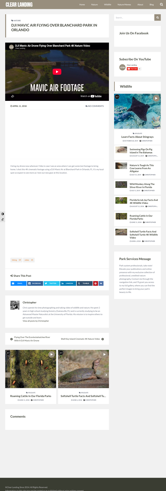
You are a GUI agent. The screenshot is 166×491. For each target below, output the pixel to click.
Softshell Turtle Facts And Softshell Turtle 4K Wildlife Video (95, 396)
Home (82, 4)
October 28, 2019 (131, 141)
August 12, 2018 (137, 206)
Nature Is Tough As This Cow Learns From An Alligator (142, 168)
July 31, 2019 (136, 175)
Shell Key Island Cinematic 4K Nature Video (80, 339)
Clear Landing (13, 487)
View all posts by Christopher (36, 321)
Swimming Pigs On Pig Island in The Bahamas (141, 151)
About (140, 4)
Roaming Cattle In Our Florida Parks (30, 396)
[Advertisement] (57, 132)
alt (8, 353)
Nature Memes (124, 4)
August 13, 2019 (137, 156)
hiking (16, 260)
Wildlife (107, 4)
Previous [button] (7, 375)
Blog (152, 4)
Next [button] (106, 375)
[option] (30, 377)
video (29, 260)
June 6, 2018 (77, 400)
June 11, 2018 (24, 400)
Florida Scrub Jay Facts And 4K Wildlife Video (144, 201)
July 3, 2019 (135, 191)
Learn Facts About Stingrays (137, 136)
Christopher (29, 302)
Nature (94, 4)
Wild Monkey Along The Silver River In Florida (142, 185)
